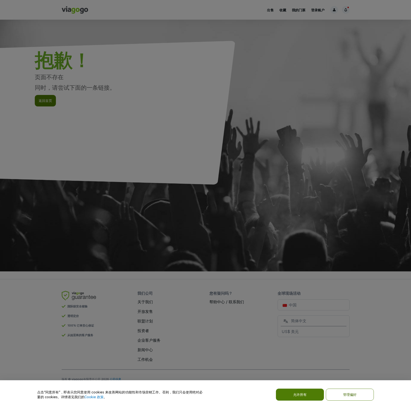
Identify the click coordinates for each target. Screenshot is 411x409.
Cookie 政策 (94, 397)
